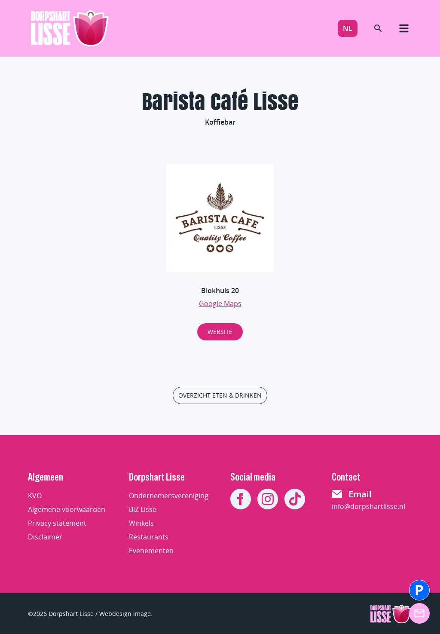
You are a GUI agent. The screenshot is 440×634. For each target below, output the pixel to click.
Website (220, 332)
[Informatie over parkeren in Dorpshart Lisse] (419, 590)
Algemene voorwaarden (66, 509)
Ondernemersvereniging (168, 495)
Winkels (141, 523)
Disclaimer (45, 537)
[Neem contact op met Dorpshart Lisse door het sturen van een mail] (419, 613)
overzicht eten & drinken (220, 395)
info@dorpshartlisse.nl (368, 506)
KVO (35, 495)
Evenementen (151, 550)
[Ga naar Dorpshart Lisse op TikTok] (294, 499)
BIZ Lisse (142, 509)
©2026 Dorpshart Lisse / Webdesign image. (90, 613)
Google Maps (220, 303)
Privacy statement (57, 523)
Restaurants (148, 537)
